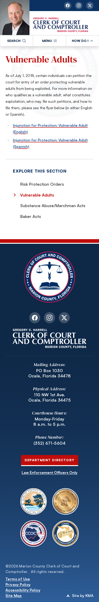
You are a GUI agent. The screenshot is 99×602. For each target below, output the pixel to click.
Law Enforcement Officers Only (49, 472)
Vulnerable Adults (41, 59)
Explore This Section (40, 170)
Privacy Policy (18, 584)
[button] (16, 40)
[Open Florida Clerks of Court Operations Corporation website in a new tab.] (33, 533)
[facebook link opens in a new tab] (67, 5)
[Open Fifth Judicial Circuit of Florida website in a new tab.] (65, 501)
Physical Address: (49, 389)
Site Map (14, 595)
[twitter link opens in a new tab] (89, 5)
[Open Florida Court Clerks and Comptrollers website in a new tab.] (65, 533)
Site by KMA (82, 595)
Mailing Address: (49, 364)
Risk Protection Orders (42, 184)
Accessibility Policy (23, 590)
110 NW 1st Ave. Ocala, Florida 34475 (49, 397)
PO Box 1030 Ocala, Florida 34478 (49, 373)
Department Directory (50, 460)
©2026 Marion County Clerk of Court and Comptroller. (42, 569)
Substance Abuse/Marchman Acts (52, 205)
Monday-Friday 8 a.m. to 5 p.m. (49, 421)
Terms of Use (18, 579)
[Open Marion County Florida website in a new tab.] (33, 501)
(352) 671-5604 (49, 443)
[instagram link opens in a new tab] (78, 5)
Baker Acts (30, 216)
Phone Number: (49, 437)
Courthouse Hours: (49, 413)
